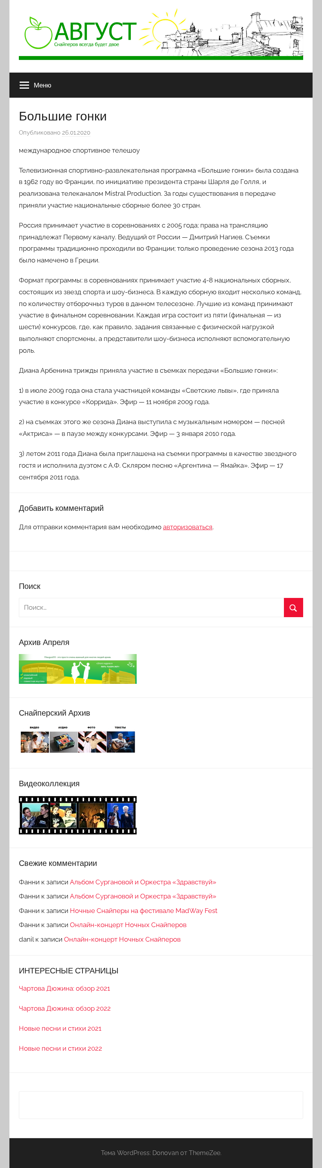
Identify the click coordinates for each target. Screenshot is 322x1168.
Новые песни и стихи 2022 (60, 1048)
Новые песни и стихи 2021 (60, 1028)
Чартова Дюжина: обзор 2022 (65, 1008)
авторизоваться (187, 527)
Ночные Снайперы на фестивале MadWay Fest (144, 911)
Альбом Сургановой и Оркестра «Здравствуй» (143, 882)
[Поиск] (293, 607)
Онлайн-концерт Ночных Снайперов (128, 925)
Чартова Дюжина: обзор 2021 (64, 988)
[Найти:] (161, 607)
